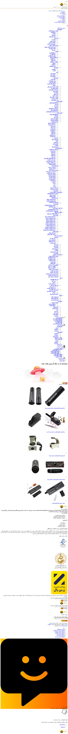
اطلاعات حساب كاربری (59, 22)
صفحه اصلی (64, 383)
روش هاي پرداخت (61, 15)
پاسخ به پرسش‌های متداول (59, 517)
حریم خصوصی (61, 525)
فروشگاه (63, 727)
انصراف (65, 600)
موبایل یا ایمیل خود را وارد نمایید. (60, 616)
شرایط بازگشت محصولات (59, 516)
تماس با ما (62, 523)
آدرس (63, 14)
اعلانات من (62, 18)
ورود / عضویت (64, 620)
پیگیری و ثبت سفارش (60, 515)
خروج (63, 23)
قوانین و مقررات (61, 526)
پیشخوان (63, 12)
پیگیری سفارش (61, 20)
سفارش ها (62, 13)
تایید (62, 600)
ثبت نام (50, 10)
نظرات (63, 19)
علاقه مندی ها (62, 17)
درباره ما (63, 522)
